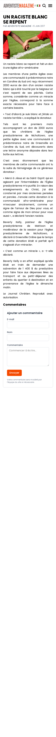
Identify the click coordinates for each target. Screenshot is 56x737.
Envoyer (14, 373)
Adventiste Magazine (20, 26)
